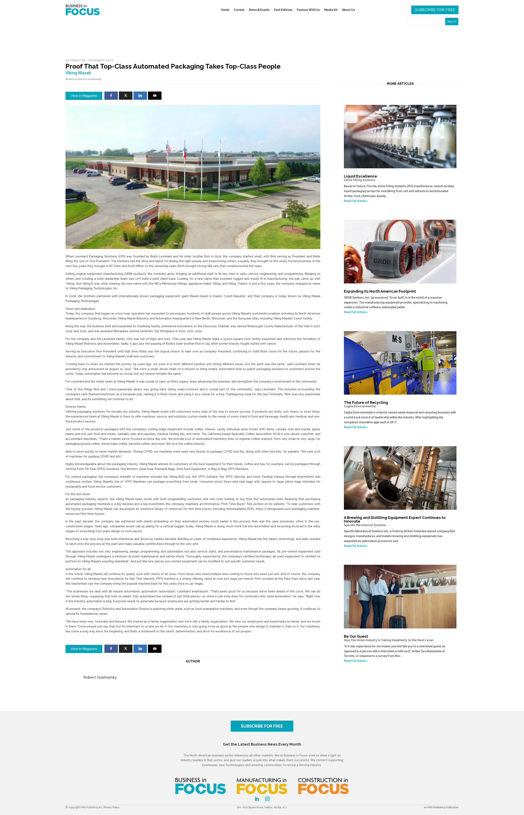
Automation (76, 60)
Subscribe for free (435, 10)
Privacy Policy (111, 807)
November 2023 (101, 60)
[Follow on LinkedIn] (256, 798)
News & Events (259, 9)
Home (225, 9)
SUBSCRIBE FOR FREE (262, 726)
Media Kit (331, 9)
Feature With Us (308, 9)
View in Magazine (84, 96)
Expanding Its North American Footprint (380, 291)
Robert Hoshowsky (89, 79)
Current (239, 9)
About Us (348, 9)
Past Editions (283, 9)
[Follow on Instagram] (267, 798)
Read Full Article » (356, 201)
